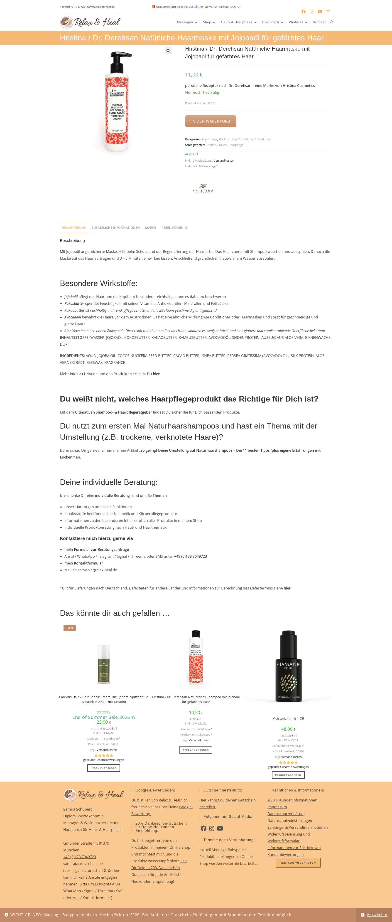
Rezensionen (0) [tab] (175, 227)
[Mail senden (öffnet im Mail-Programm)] (328, 12)
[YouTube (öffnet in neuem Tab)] (320, 12)
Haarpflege (209, 139)
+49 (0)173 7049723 (72, 7)
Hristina (211, 145)
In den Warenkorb (210, 121)
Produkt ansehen (104, 768)
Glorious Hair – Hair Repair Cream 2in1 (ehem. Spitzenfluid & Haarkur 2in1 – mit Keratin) (103, 699)
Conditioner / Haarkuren (254, 139)
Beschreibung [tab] (74, 227)
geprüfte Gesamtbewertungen (103, 760)
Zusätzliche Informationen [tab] (116, 227)
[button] (168, 50)
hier (108, 450)
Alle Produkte (227, 139)
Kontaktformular (88, 563)
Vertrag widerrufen (298, 863)
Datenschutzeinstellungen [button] (289, 820)
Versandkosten (224, 160)
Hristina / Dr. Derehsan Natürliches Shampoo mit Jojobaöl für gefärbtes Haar (196, 699)
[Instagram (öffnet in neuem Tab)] (312, 12)
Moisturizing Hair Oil (288, 718)
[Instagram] (211, 828)
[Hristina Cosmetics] (202, 190)
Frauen (222, 145)
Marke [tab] (150, 227)
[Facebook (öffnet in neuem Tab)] (303, 12)
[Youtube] (220, 828)
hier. (288, 588)
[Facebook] (203, 828)
